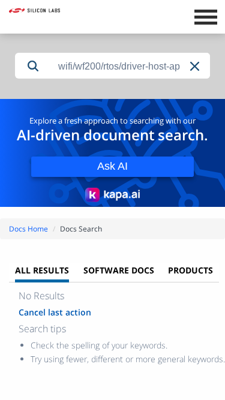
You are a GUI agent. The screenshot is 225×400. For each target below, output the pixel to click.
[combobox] (130, 66)
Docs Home (28, 229)
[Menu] (205, 15)
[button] (195, 66)
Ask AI (112, 166)
